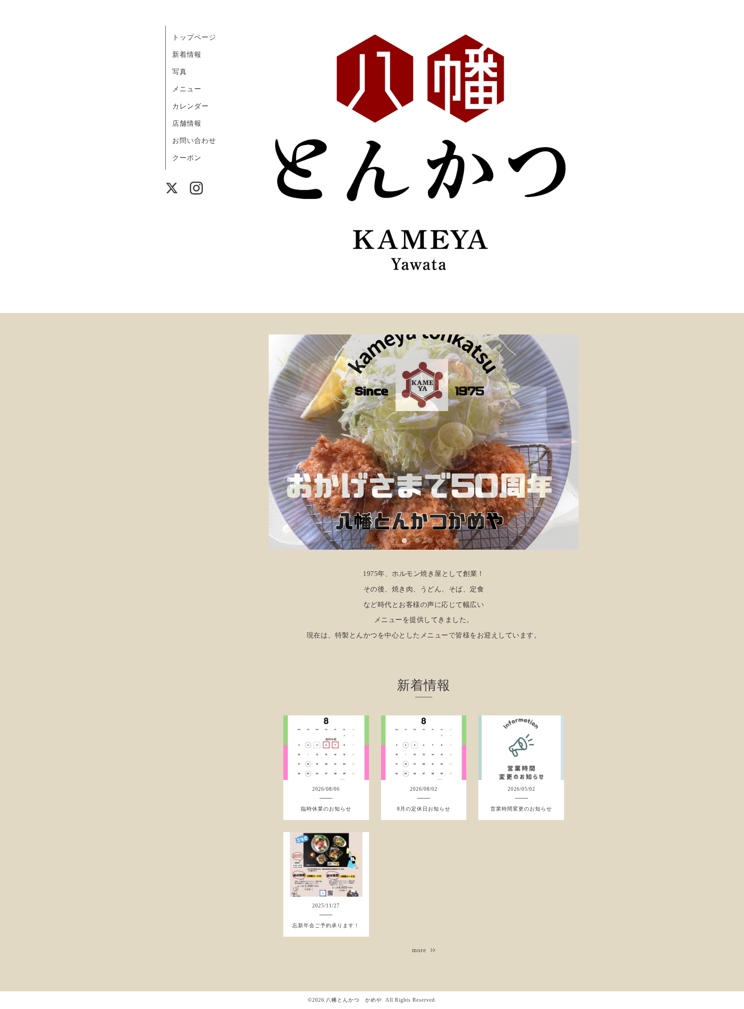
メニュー (187, 89)
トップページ (194, 37)
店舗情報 (187, 123)
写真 (179, 71)
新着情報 (187, 54)
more (421, 950)
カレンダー (190, 106)
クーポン (187, 157)
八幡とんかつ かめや (354, 1000)
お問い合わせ (194, 140)
